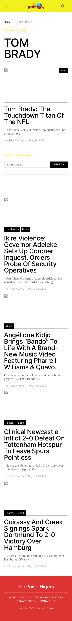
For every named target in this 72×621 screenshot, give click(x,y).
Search (59, 164)
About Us (25, 597)
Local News (12, 229)
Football (10, 422)
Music (9, 325)
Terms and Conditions (49, 597)
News (25, 229)
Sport (63, 70)
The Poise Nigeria (14, 288)
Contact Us (47, 601)
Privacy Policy (26, 601)
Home (7, 21)
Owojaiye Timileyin (14, 140)
